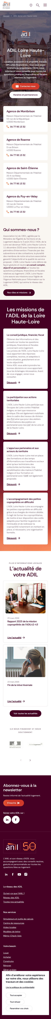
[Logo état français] (15, 744)
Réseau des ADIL (11, 897)
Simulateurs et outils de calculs (18, 919)
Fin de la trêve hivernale (19, 685)
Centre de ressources (13, 923)
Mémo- (12, 935)
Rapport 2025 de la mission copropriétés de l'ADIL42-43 (22, 623)
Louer (6, 953)
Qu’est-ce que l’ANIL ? (14, 893)
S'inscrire (11, 803)
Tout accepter (16, 995)
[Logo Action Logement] (35, 744)
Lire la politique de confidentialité (20, 987)
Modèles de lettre (11, 931)
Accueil (6, 16)
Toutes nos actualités (13, 901)
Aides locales (9, 927)
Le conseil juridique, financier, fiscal (25, 335)
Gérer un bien (9, 969)
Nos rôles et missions (17, 292)
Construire (8, 961)
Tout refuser (15, 1002)
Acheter (7, 957)
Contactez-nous (27, 86)
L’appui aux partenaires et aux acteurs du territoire (23, 450)
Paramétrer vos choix (19, 1008)
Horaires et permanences (25, 94)
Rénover (7, 965)
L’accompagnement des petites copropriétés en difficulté (24, 500)
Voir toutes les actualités (25, 713)
